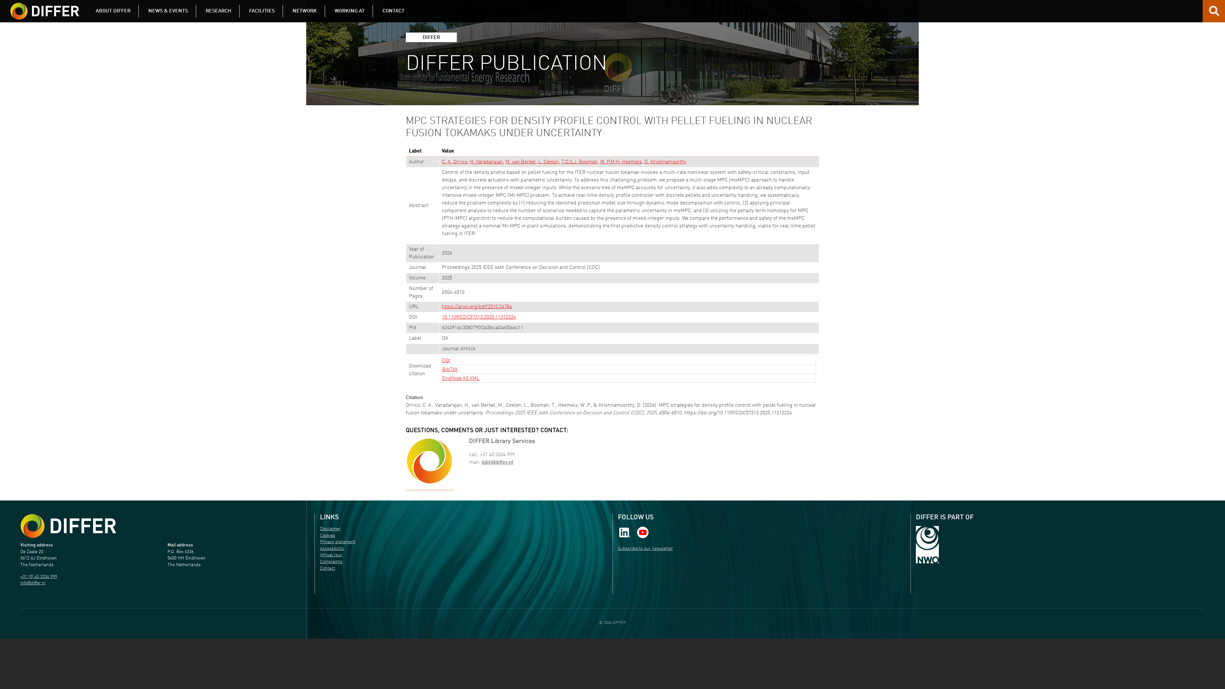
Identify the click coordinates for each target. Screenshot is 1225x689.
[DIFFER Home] (44, 7)
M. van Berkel (520, 162)
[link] (625, 532)
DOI (446, 360)
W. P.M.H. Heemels (621, 162)
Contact (327, 569)
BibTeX (450, 369)
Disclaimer (330, 529)
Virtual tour (331, 555)
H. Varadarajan (486, 162)
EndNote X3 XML (460, 378)
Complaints (331, 562)
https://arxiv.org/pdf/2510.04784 (477, 306)
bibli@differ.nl (497, 462)
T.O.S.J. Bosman (579, 162)
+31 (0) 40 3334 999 (38, 577)
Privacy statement (337, 542)
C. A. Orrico (454, 162)
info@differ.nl (33, 583)
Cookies (327, 536)
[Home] (68, 526)
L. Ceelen (548, 162)
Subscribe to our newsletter (645, 549)
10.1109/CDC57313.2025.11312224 (479, 317)
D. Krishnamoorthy (665, 162)
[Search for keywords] (1214, 13)
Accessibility (332, 549)
